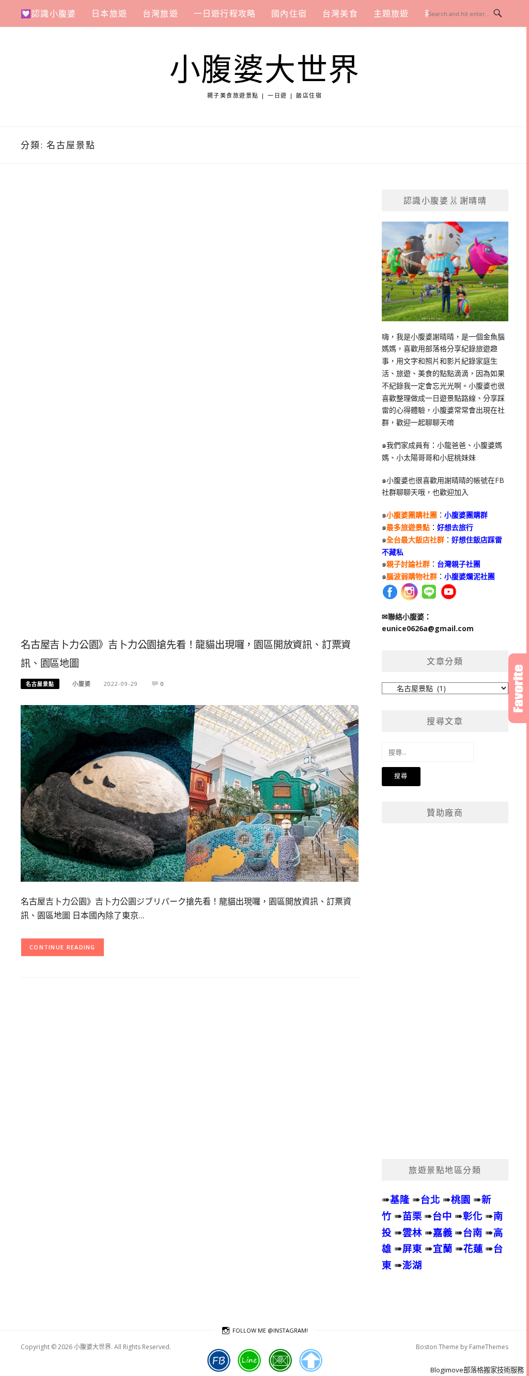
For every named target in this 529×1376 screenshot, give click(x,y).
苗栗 (412, 1215)
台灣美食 (340, 13)
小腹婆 (81, 683)
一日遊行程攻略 (225, 13)
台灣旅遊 (160, 13)
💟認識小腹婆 (48, 13)
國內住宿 (289, 13)
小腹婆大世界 (264, 70)
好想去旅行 (455, 527)
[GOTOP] (311, 1360)
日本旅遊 (109, 13)
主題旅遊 (391, 13)
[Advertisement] (190, 412)
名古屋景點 (40, 683)
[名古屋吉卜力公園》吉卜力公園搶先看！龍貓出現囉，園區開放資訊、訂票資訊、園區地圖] (190, 793)
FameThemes (488, 1346)
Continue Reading (62, 947)
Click (518, 688)
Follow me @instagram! (270, 1330)
